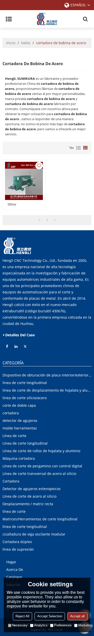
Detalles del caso (20, 335)
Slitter (12, 204)
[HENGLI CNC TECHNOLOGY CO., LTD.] (47, 19)
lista (78, 148)
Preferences (63, 625)
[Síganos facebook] (7, 346)
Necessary (20, 625)
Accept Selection (49, 616)
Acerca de (14, 569)
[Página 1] (39, 220)
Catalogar (14, 577)
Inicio (10, 42)
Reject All (22, 616)
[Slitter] (24, 181)
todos (25, 42)
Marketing (85, 625)
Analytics (41, 625)
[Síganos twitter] (25, 346)
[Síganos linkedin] (16, 346)
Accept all (77, 616)
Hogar (11, 561)
